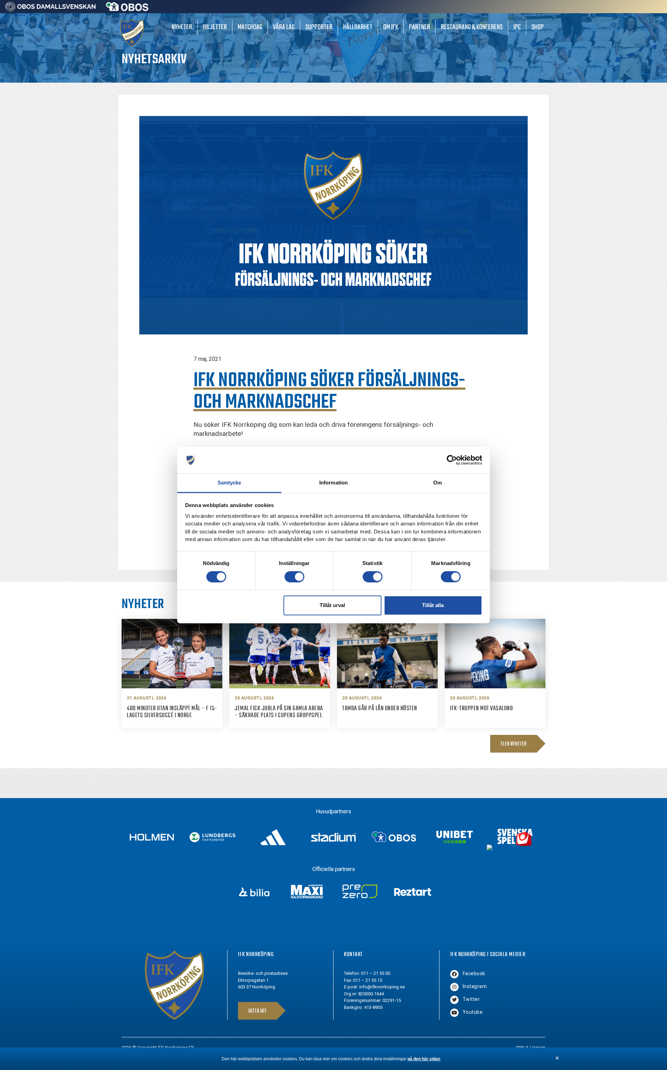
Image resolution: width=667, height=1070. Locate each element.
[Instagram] (454, 987)
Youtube (473, 1012)
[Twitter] (454, 1000)
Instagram (475, 986)
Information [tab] (333, 483)
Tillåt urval (332, 605)
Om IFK (390, 27)
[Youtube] (454, 1013)
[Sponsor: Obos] (127, 9)
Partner (419, 27)
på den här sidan (423, 1058)
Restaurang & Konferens (472, 27)
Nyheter (182, 27)
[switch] (294, 576)
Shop (538, 27)
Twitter (471, 999)
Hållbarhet (357, 27)
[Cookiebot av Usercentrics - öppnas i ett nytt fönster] (451, 460)
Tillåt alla (433, 605)
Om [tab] (437, 483)
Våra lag (284, 27)
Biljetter (215, 27)
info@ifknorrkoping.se (382, 986)
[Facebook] (454, 974)
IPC (517, 27)
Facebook (474, 973)
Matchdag (250, 27)
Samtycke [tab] (229, 483)
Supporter (318, 27)
